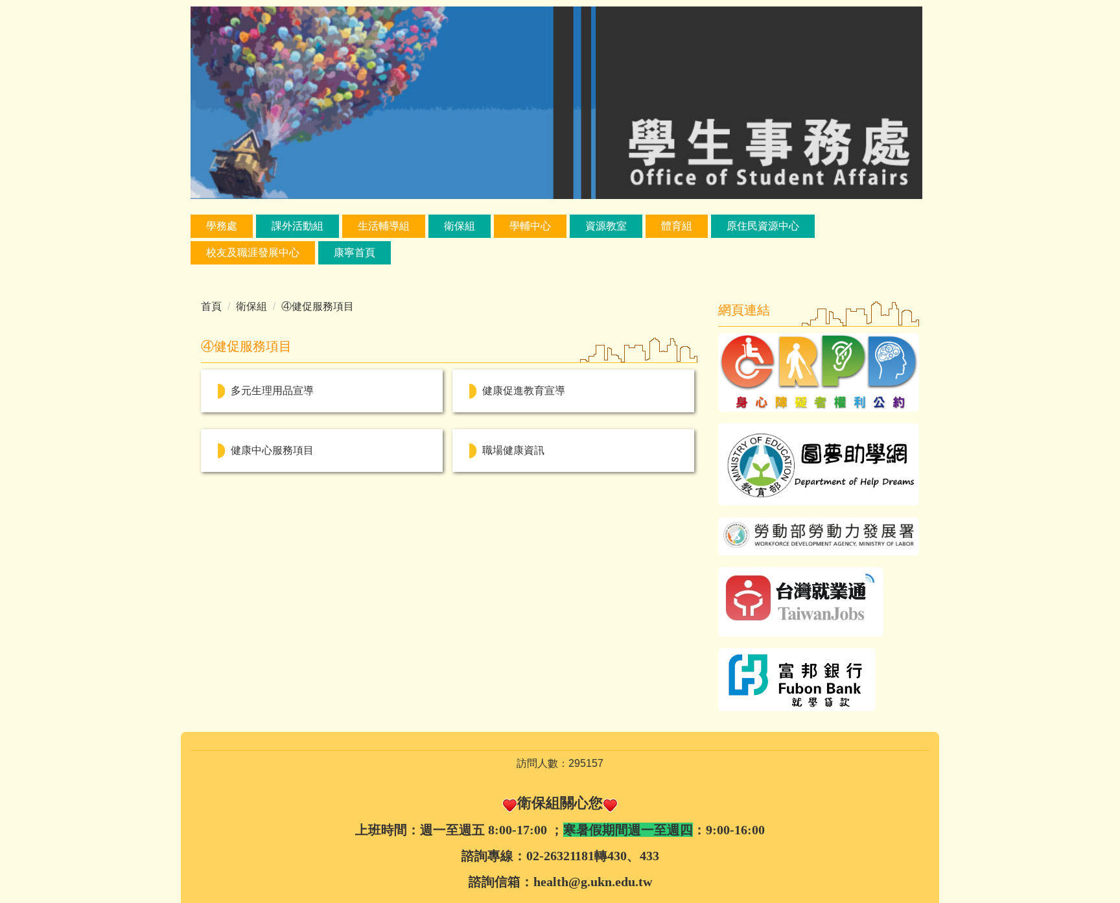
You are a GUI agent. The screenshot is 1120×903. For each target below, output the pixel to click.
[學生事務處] (556, 102)
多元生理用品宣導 (272, 390)
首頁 (211, 306)
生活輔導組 (384, 225)
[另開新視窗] (818, 372)
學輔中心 (530, 225)
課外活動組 (297, 225)
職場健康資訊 (513, 450)
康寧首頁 (354, 252)
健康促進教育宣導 (523, 390)
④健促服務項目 (317, 306)
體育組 (676, 225)
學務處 (221, 225)
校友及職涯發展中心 (252, 252)
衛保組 (459, 225)
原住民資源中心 (763, 225)
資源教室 (606, 225)
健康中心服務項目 (272, 450)
